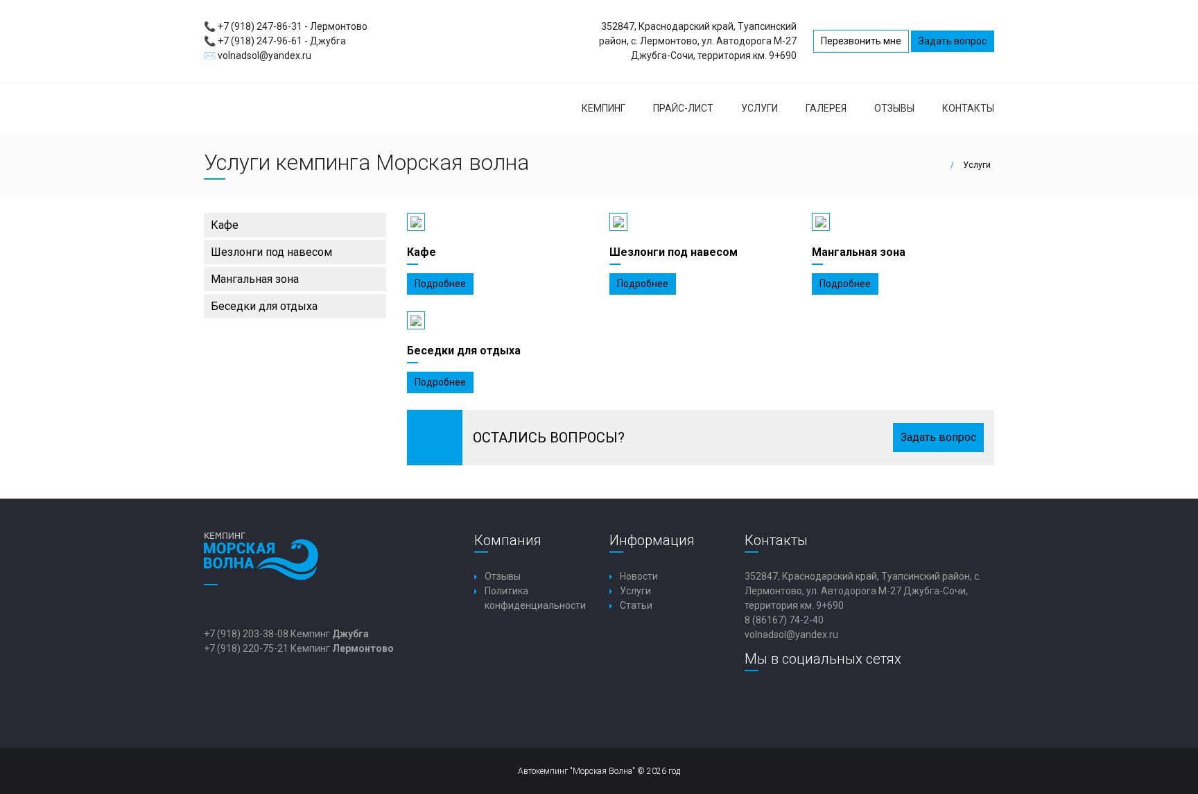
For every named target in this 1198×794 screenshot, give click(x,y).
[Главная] (942, 165)
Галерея (826, 108)
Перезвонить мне (861, 40)
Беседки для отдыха (264, 306)
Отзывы (894, 108)
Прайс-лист (683, 108)
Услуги (759, 108)
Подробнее (440, 283)
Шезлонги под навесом (271, 252)
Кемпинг (603, 108)
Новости (639, 576)
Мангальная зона (255, 279)
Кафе (224, 225)
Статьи (636, 605)
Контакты (968, 108)
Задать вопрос (953, 40)
